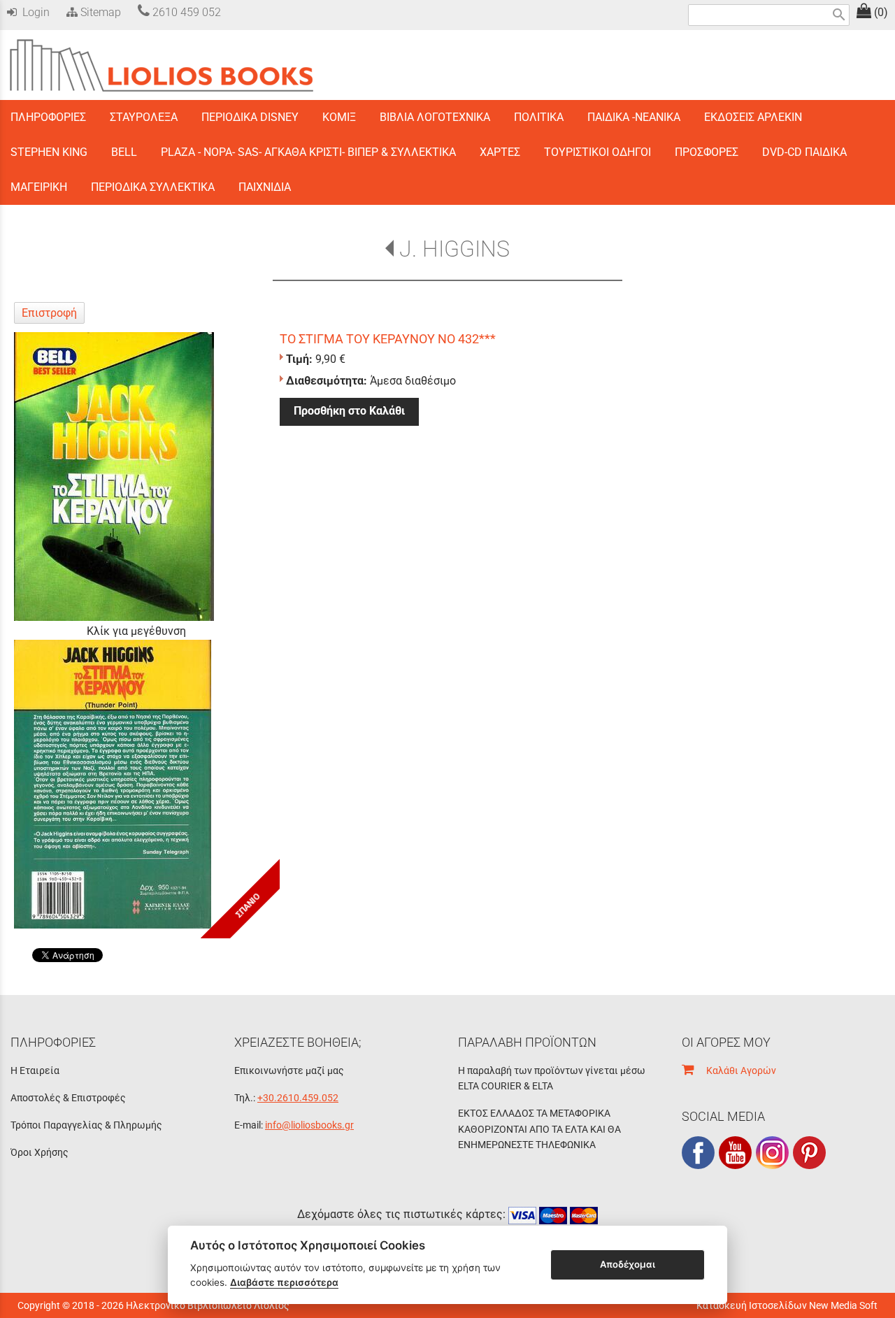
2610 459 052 (185, 12)
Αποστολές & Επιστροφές (68, 1097)
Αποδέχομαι (627, 1264)
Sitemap (99, 12)
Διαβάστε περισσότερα (284, 1282)
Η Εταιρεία (34, 1070)
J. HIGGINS (454, 249)
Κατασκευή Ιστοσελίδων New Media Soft (787, 1305)
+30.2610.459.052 (297, 1097)
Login (33, 12)
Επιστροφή (49, 313)
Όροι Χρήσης (39, 1152)
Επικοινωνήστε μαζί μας (289, 1070)
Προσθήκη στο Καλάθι (349, 410)
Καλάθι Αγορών (735, 1070)
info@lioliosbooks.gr (309, 1125)
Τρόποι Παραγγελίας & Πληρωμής (86, 1125)
